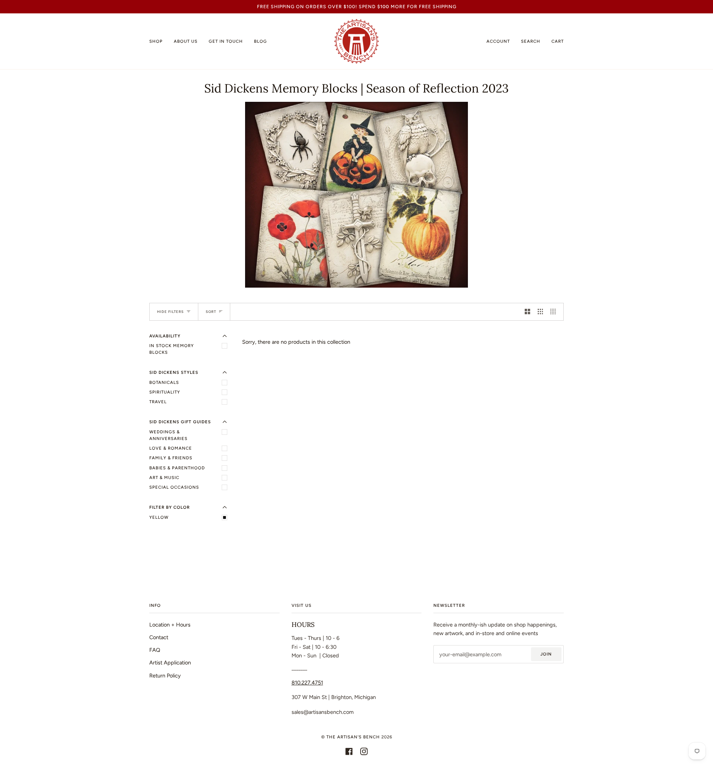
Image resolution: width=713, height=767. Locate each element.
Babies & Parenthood (177, 467)
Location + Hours (170, 624)
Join (546, 654)
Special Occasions (174, 487)
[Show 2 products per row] (527, 311)
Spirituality (164, 392)
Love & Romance (170, 448)
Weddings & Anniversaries (168, 435)
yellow (159, 517)
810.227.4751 (307, 682)
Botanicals (164, 382)
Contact (158, 637)
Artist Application (170, 662)
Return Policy (165, 675)
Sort (211, 312)
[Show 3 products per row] (540, 311)
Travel (158, 401)
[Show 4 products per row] (555, 311)
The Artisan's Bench (353, 737)
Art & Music (164, 477)
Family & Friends (170, 457)
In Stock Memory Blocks (171, 349)
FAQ (154, 650)
